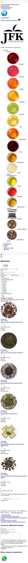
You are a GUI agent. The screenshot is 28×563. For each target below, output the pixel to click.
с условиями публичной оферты (14, 541)
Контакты (6, 249)
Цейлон (4, 290)
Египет (4, 282)
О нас (5, 246)
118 (11, 490)
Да (3, 295)
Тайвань (4, 289)
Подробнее (3, 319)
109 (8, 490)
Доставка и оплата (9, 248)
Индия (4, 284)
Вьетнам (4, 281)
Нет (3, 296)
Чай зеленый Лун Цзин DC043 (9, 413)
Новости (6, 245)
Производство (7, 243)
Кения (4, 286)
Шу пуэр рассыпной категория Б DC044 (11, 383)
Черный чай (5, 278)
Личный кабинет (5, 17)
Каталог (6, 50)
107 (4, 490)
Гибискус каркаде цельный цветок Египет (12, 322)
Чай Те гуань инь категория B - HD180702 (12, 352)
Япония (4, 292)
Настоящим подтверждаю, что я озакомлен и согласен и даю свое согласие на (13, 542)
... (9, 490)
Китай (4, 287)
